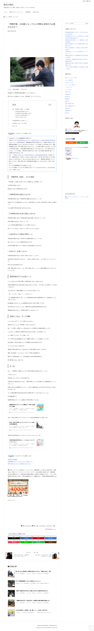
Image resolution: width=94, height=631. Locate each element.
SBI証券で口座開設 (12, 459)
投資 (54, 525)
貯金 (67, 108)
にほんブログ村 (68, 152)
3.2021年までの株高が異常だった (22, 115)
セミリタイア (42, 525)
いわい (54, 529)
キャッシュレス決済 (70, 84)
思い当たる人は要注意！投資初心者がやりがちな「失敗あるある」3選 (33, 571)
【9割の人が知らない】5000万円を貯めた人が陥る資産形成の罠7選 (30, 155)
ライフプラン (49, 525)
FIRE (34, 525)
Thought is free (54, 627)
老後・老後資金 (70, 105)
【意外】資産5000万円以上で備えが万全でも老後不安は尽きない (32, 590)
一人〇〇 (68, 89)
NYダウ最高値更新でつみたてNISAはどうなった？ (28, 581)
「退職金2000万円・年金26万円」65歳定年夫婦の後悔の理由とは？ (33, 600)
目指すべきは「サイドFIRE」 (21, 123)
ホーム (6, 16)
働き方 (67, 91)
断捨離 (67, 98)
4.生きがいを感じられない (21, 117)
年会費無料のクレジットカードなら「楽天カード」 (20, 461)
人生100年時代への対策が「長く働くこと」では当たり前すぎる (31, 610)
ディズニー (68, 87)
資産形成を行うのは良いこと (20, 120)
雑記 (67, 112)
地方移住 (68, 94)
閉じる (50, 104)
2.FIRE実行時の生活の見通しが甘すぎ (23, 113)
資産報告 (68, 110)
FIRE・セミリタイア (14, 16)
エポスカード (69, 82)
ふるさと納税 (69, 80)
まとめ (15, 126)
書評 (67, 101)
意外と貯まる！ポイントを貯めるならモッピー (19, 463)
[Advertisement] (32, 45)
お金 (37, 525)
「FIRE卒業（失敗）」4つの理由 (21, 109)
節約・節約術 (69, 103)
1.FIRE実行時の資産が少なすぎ (21, 111)
